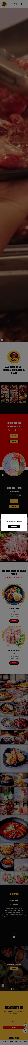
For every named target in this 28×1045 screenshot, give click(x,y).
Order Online (14, 526)
